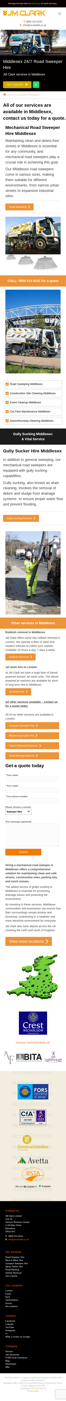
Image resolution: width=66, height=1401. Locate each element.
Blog (7, 1361)
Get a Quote (11, 1276)
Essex (8, 1294)
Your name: (12, 775)
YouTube (9, 1327)
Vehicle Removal (13, 1273)
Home (10, 94)
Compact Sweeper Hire (16, 1263)
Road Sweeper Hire (14, 1257)
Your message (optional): (18, 821)
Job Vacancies (12, 1354)
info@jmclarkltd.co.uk (34, 25)
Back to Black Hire (14, 1260)
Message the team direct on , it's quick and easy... (33, 3)
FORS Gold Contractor (16, 1357)
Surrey (8, 1303)
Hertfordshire (11, 1300)
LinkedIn (9, 1324)
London (9, 1290)
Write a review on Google (17, 1336)
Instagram (10, 1330)
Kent (7, 1297)
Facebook (10, 1321)
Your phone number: (16, 796)
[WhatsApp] (36, 84)
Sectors (9, 1351)
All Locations (11, 1306)
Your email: (11, 785)
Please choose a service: (18, 807)
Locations (21, 94)
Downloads (10, 1364)
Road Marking (12, 1269)
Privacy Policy (33, 1391)
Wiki (7, 1367)
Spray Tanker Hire (14, 1266)
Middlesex (34, 94)
